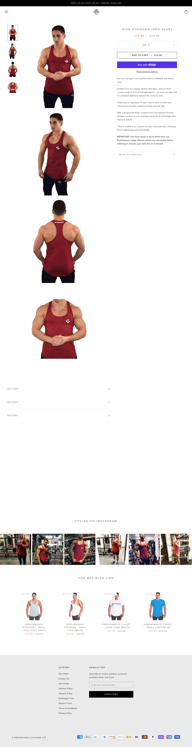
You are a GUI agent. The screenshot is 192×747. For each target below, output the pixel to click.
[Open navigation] (6, 12)
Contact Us (64, 678)
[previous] (9, 613)
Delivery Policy (65, 688)
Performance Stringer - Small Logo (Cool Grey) (34, 627)
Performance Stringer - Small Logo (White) (75, 627)
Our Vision (64, 673)
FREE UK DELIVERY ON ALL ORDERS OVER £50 (96, 3)
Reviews (13, 416)
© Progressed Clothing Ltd (29, 737)
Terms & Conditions (68, 708)
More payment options (147, 71)
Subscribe (111, 694)
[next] (182, 613)
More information (130, 154)
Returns (13, 402)
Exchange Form (66, 698)
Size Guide (64, 683)
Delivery (13, 389)
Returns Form (65, 703)
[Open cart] (186, 12)
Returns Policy (65, 693)
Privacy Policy (65, 713)
